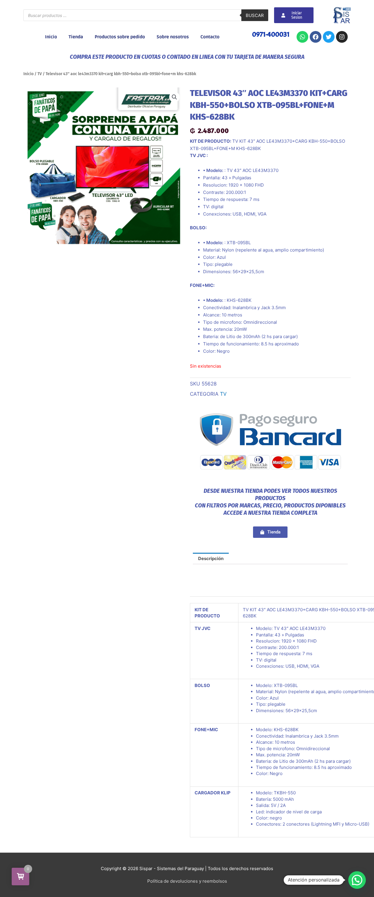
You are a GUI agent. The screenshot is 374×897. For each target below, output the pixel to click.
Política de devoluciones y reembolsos (187, 881)
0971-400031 (271, 34)
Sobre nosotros (173, 36)
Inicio (51, 36)
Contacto (209, 36)
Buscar (255, 15)
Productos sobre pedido (120, 36)
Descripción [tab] (211, 558)
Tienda (76, 36)
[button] (174, 97)
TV (39, 73)
